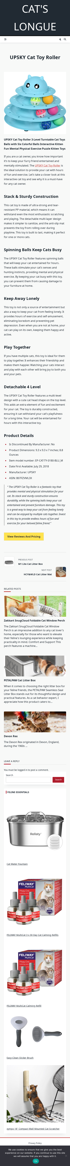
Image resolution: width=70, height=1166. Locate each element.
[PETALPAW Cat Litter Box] (35, 666)
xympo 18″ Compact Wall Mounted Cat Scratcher (33, 1128)
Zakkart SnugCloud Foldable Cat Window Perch (34, 620)
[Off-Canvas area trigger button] (5, 39)
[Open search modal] (65, 39)
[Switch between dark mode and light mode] (60, 39)
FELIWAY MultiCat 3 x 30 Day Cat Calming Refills (32, 934)
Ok (35, 1161)
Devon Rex (11, 736)
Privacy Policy (35, 1143)
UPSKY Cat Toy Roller (47, 165)
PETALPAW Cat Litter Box (19, 680)
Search (9, 775)
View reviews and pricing (23, 536)
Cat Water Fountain (17, 863)
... (26, 746)
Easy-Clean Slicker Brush (20, 1057)
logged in (22, 769)
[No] (66, 1155)
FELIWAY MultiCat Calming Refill (24, 1005)
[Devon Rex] (35, 721)
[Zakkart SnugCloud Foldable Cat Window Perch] (35, 606)
